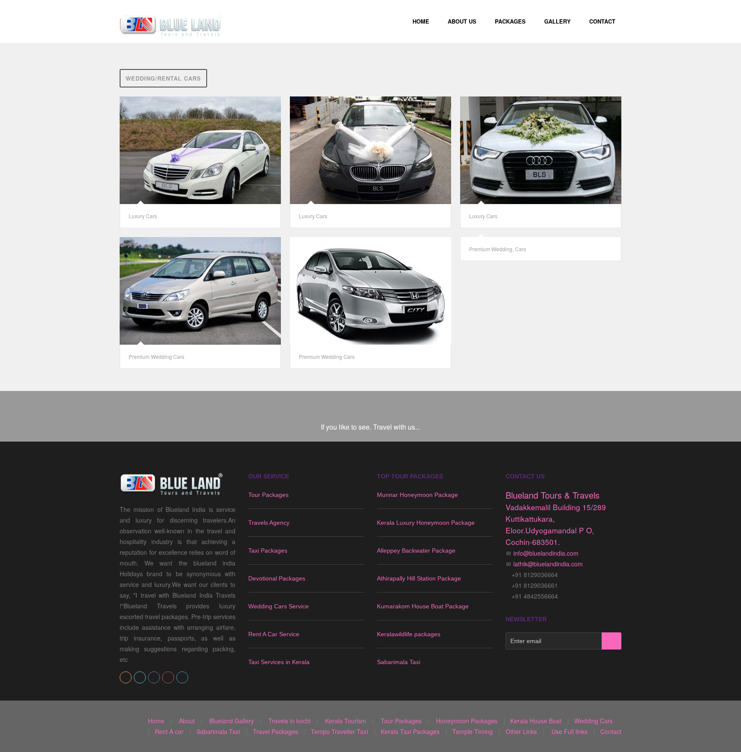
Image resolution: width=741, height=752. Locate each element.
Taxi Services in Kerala (279, 662)
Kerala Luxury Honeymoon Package (426, 522)
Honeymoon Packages (466, 720)
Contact (602, 21)
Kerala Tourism (344, 720)
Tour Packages (268, 494)
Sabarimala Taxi (398, 662)
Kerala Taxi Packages (410, 731)
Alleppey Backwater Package (416, 550)
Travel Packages (275, 731)
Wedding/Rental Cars (163, 78)
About (186, 720)
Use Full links (569, 731)
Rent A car (169, 731)
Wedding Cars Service (278, 606)
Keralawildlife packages (408, 634)
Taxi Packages (267, 550)
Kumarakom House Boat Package (423, 606)
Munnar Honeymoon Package (417, 494)
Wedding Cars (593, 720)
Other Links (521, 731)
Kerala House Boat (536, 720)
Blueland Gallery (232, 720)
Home (421, 21)
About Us (462, 21)
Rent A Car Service (273, 634)
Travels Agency (268, 522)
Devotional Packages (276, 578)
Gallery (557, 21)
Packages (510, 21)
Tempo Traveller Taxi (339, 731)
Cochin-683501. (533, 541)
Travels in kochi (289, 720)
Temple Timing (472, 731)
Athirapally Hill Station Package (419, 578)
